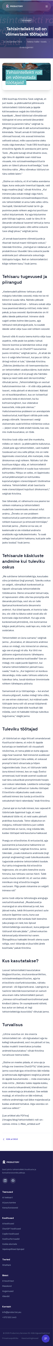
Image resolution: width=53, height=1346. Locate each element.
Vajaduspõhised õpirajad (13, 1249)
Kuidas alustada (9, 1244)
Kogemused (7, 1291)
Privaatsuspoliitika (10, 1338)
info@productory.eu (11, 1312)
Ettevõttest (8, 1281)
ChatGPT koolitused (11, 1228)
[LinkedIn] (5, 1180)
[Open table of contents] (46, 1339)
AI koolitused (8, 1223)
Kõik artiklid (12, 1139)
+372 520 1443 (9, 1317)
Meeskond (7, 1286)
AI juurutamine (9, 1202)
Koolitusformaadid (11, 1239)
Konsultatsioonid (10, 1207)
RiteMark (6, 1265)
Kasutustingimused (30, 1338)
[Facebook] (13, 1180)
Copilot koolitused (10, 1234)
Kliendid (5, 1296)
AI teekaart (7, 1197)
